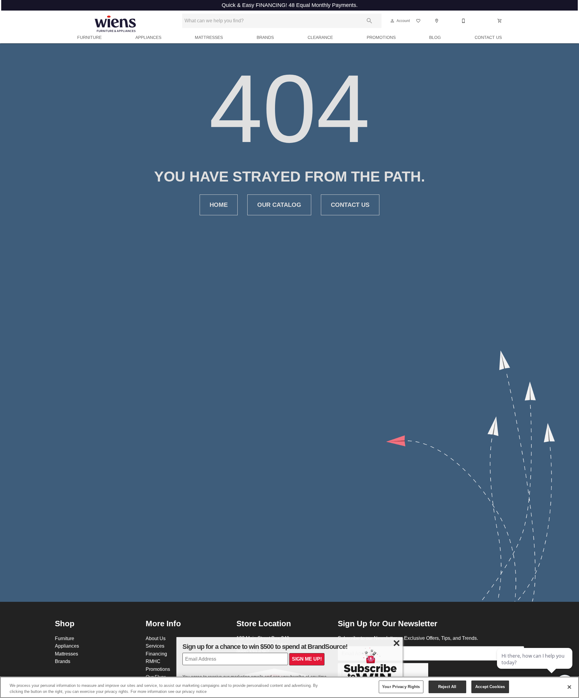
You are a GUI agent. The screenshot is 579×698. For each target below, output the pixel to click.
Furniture (89, 37)
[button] (392, 20)
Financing (156, 653)
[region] (289, 687)
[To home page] (115, 21)
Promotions (381, 37)
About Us (156, 638)
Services (155, 646)
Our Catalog (279, 204)
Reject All (447, 686)
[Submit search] (369, 20)
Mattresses (209, 37)
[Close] (569, 686)
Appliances (148, 37)
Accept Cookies (490, 686)
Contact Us (488, 37)
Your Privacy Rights (401, 686)
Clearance (320, 37)
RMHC (153, 661)
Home (219, 204)
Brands (265, 37)
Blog (435, 37)
